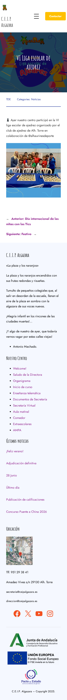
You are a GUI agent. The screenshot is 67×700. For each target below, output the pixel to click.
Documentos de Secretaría (30, 399)
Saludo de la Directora (27, 374)
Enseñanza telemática (27, 393)
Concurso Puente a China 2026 (26, 511)
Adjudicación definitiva (21, 463)
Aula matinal (21, 411)
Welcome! (19, 368)
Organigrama (21, 381)
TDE (8, 99)
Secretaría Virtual (24, 405)
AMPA (17, 430)
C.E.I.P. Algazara (7, 22)
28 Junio (11, 475)
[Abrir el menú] (36, 16)
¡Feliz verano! (14, 451)
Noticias (36, 99)
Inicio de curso (22, 387)
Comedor (19, 418)
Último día (12, 487)
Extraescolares (22, 424)
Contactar (55, 16)
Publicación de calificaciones (25, 499)
